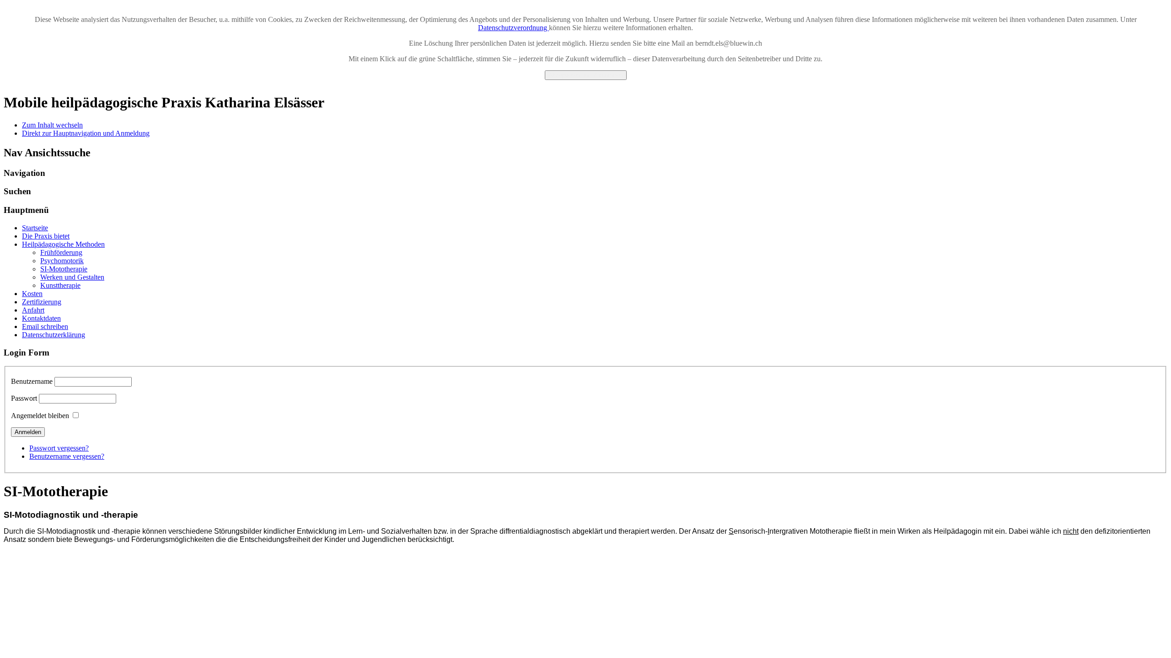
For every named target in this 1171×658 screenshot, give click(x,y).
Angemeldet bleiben (40, 415)
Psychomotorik (62, 261)
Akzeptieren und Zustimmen (585, 75)
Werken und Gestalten (72, 277)
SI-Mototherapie (63, 269)
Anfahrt (33, 310)
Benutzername (32, 381)
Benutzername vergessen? (66, 456)
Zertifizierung (41, 302)
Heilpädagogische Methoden (63, 244)
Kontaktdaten (41, 318)
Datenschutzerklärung (53, 335)
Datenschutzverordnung (513, 28)
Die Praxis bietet (46, 236)
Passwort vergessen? (59, 448)
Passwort (24, 398)
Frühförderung (61, 252)
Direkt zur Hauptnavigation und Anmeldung (86, 133)
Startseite (35, 228)
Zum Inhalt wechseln (52, 125)
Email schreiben (45, 326)
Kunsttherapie (60, 285)
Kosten (32, 293)
